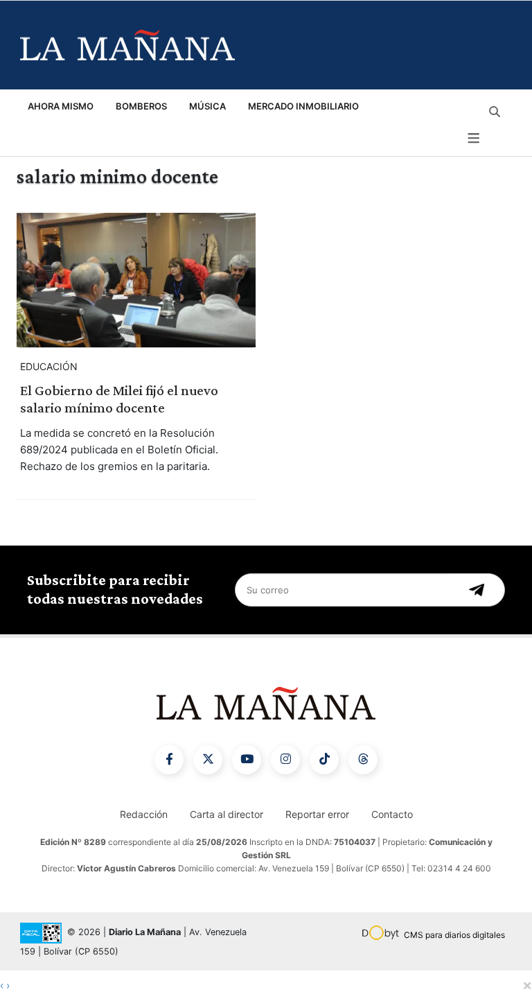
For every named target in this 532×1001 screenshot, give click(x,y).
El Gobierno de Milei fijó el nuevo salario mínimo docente (119, 399)
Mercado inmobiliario (303, 106)
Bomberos (141, 106)
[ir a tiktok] (324, 759)
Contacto (392, 814)
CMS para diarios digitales (454, 935)
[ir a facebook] (169, 759)
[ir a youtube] (246, 759)
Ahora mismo (61, 106)
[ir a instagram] (285, 759)
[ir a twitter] (207, 759)
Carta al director (226, 814)
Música (207, 106)
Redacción (144, 814)
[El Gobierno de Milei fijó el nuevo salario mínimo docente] (136, 280)
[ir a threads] (363, 759)
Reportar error (317, 814)
